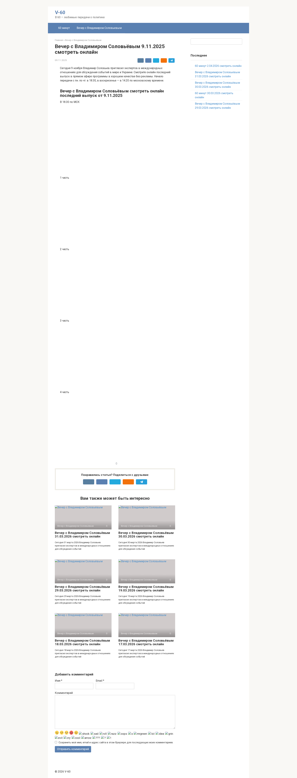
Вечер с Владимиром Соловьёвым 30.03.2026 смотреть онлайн (146, 534)
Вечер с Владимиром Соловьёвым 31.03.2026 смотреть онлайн (82, 534)
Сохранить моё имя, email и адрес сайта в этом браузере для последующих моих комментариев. (116, 742)
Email (100, 680)
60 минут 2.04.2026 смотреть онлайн (218, 66)
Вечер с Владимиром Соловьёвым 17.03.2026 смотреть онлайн (146, 642)
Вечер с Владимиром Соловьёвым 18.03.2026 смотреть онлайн (82, 642)
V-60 (60, 12)
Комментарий (64, 693)
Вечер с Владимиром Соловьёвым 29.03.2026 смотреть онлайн (82, 588)
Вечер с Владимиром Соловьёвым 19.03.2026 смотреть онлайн (146, 588)
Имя (58, 680)
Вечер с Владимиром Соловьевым (99, 28)
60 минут (64, 28)
